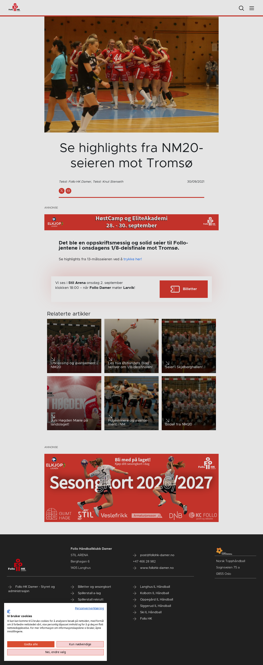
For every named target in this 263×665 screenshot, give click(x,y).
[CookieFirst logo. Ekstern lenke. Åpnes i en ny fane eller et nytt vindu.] (8, 611)
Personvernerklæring (89, 608)
